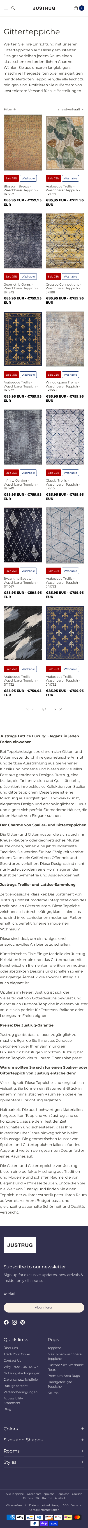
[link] (25, 709)
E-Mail (9, 1293)
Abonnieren (44, 1307)
